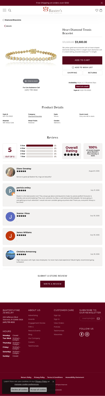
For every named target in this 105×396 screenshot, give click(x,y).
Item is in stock (82, 86)
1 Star (23, 156)
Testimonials (33, 346)
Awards (31, 319)
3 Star (22, 151)
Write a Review (52, 284)
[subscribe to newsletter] (98, 318)
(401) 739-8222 (31, 90)
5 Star (22, 145)
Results (9, 26)
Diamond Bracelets (13, 20)
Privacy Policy (41, 381)
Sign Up (57, 315)
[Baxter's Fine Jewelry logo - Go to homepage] (52, 10)
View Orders (59, 323)
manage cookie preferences (26, 384)
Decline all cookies (19, 390)
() (55, 145)
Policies (57, 327)
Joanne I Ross (23, 213)
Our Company (34, 338)
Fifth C (31, 327)
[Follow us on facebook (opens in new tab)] (81, 334)
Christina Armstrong (26, 252)
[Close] (101, 3)
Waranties (58, 334)
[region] (31, 56)
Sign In (57, 319)
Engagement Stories (36, 323)
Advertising (33, 315)
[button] (9, 10)
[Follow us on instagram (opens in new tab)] (87, 334)
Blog (30, 334)
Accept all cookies (38, 390)
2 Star (22, 154)
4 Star (22, 148)
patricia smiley (24, 188)
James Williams (24, 232)
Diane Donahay (24, 169)
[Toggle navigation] (4, 10)
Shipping (72, 73)
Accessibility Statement (74, 377)
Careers (31, 342)
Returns (92, 73)
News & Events (34, 331)
